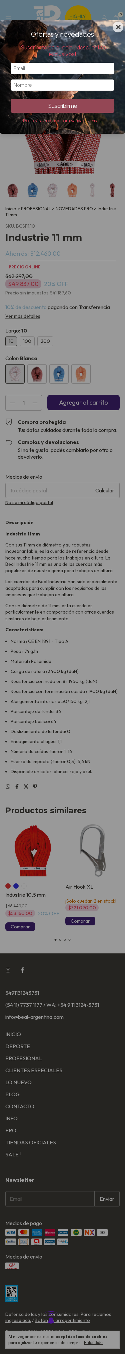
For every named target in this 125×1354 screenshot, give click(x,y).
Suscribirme (62, 105)
